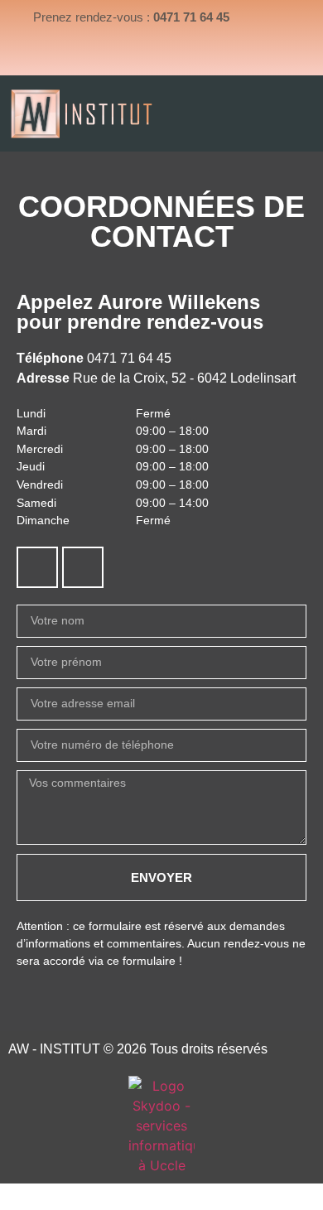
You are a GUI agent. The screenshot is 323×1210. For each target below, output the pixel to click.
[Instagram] (181, 55)
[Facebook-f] (141, 55)
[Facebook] (37, 567)
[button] (309, 113)
